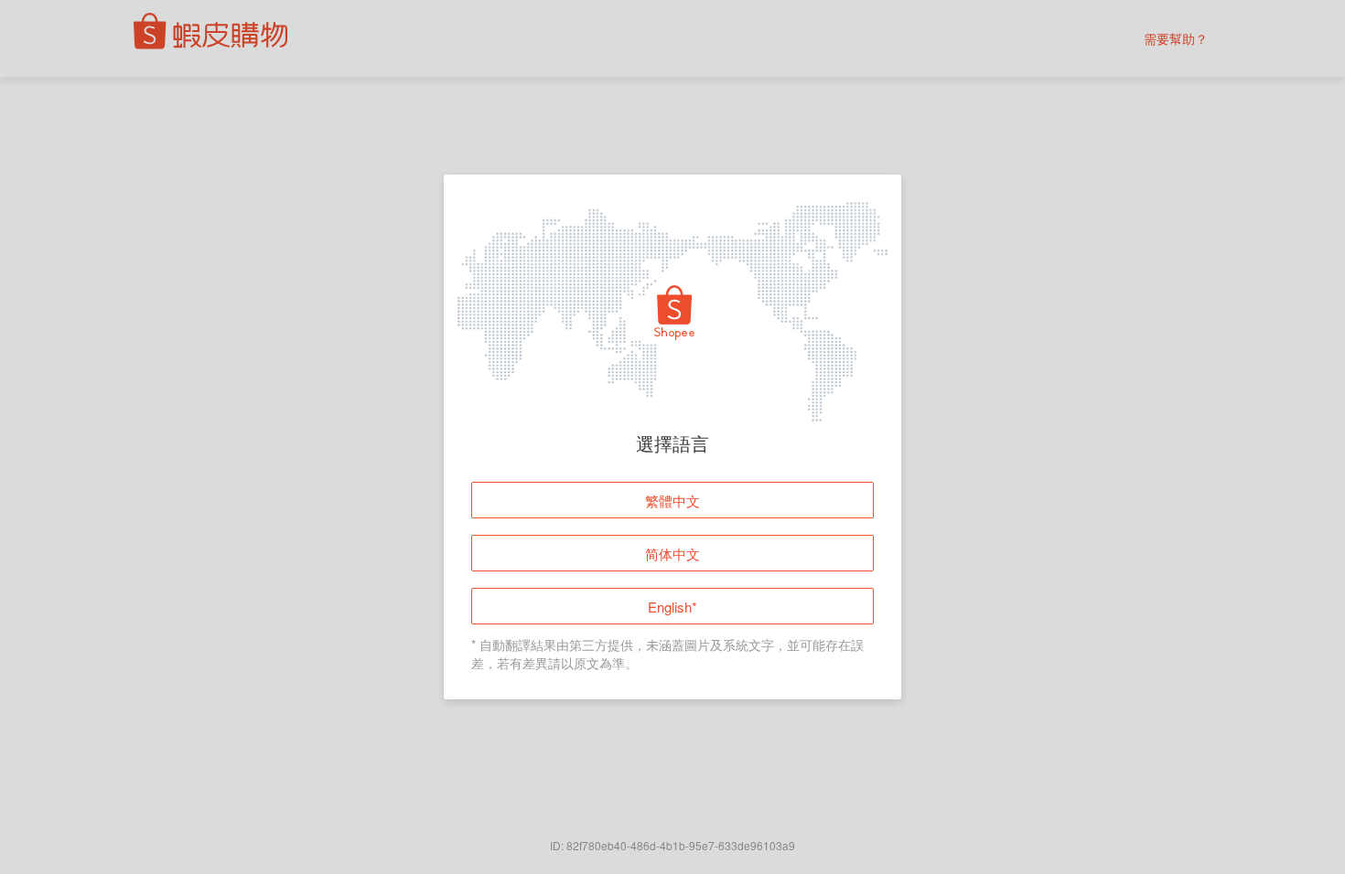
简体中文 (672, 553)
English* (672, 606)
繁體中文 (672, 500)
